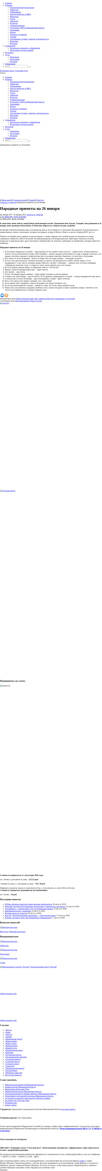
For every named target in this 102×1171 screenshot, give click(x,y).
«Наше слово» (11, 1043)
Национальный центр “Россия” (43, 967)
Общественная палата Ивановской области (23, 1091)
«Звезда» (8, 1034)
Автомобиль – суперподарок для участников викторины (29, 909)
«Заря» (8, 1032)
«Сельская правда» (13, 1059)
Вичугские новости (13, 1075)
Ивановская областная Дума (17, 1089)
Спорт (2, 963)
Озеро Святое (11, 1105)
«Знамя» (8, 1037)
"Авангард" (10, 1066)
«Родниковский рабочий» (16, 1057)
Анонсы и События (8, 202)
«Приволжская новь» (14, 1050)
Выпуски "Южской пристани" (13, 932)
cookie (81, 1161)
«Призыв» (9, 1052)
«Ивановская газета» (14, 1039)
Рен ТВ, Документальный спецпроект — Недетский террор (30, 915)
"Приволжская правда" (15, 1068)
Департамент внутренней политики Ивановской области (29, 1096)
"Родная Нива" (11, 1070)
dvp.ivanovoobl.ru (68, 1109)
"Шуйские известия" (14, 1073)
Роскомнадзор (11, 1103)
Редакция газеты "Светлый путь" (14, 71)
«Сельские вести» (12, 1061)
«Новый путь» (11, 1048)
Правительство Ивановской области (20, 1087)
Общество (4, 946)
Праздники (4, 954)
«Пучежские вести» (13, 1055)
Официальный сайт (8, 994)
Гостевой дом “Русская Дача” (17, 1100)
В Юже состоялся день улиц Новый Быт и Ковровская (28, 918)
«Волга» (8, 1030)
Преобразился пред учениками (18, 911)
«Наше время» (11, 1041)
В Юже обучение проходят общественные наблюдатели (28, 904)
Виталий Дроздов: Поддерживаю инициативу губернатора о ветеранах (35, 906)
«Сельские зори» (12, 1064)
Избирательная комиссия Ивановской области (24, 1085)
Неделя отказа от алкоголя (16, 913)
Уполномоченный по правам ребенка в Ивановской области (30, 1094)
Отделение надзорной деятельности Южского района (27, 1098)
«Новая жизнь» (11, 1046)
